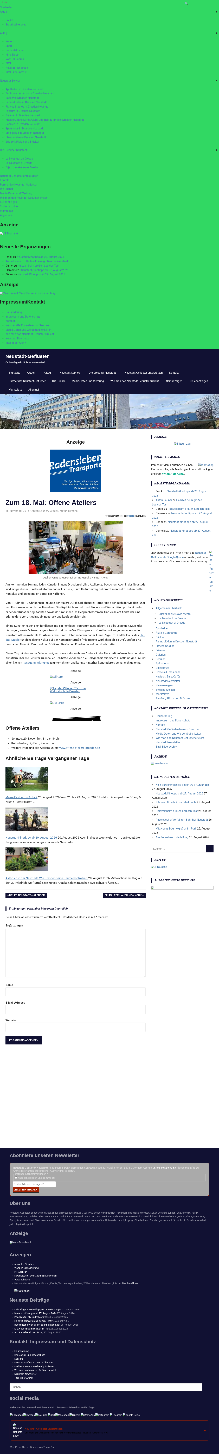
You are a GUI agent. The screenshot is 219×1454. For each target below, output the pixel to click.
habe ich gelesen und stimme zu (36, 1177)
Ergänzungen (14, 925)
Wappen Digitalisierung (26, 1268)
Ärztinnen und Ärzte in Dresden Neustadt (29, 93)
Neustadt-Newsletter (17, 338)
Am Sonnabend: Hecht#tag (172, 837)
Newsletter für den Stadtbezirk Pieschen (35, 1275)
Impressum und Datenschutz (22, 316)
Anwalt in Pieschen (24, 1264)
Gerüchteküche (14, 50)
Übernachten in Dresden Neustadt (25, 137)
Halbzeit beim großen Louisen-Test (47, 261)
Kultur (9, 41)
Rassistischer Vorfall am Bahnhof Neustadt (182, 819)
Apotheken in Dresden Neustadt (24, 89)
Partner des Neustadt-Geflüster (18, 184)
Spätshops (162, 663)
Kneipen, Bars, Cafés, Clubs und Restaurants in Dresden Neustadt (44, 119)
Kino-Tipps (11, 54)
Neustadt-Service (10, 80)
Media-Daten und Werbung (16, 193)
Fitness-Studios (165, 646)
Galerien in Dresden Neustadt (23, 115)
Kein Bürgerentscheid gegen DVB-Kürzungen (182, 784)
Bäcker (160, 637)
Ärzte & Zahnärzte (166, 632)
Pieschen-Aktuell (130, 1283)
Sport (8, 46)
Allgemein (6, 215)
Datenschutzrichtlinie (164, 1167)
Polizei (9, 20)
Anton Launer (13, 261)
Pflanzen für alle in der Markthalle (176, 802)
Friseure (160, 650)
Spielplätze (162, 667)
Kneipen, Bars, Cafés (168, 676)
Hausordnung (13, 312)
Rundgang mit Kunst (36, 662)
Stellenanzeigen (9, 206)
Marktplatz (6, 210)
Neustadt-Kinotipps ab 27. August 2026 (40, 257)
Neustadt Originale (16, 67)
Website (10, 1020)
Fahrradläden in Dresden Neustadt (26, 102)
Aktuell (4, 11)
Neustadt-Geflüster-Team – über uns (27, 325)
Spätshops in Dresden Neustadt (24, 128)
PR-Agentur (20, 1272)
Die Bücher (6, 188)
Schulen (160, 659)
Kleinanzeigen (8, 202)
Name (9, 985)
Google (130, 516)
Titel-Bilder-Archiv (16, 72)
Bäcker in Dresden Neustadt (22, 98)
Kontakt (4, 180)
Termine (73, 510)
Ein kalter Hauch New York (123, 896)
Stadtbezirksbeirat (16, 24)
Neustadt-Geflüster (27, 356)
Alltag (3, 33)
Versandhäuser (22, 1279)
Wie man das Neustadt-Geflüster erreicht (24, 197)
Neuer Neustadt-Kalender (27, 896)
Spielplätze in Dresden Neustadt (24, 132)
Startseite (5, 7)
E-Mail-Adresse (15, 1002)
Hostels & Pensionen (168, 672)
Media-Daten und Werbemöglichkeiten (28, 329)
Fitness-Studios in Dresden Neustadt (27, 106)
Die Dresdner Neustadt (13, 150)
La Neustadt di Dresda (18, 163)
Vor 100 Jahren (14, 59)
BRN (8, 63)
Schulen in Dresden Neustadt (22, 124)
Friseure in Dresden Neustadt (22, 111)
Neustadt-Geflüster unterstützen (19, 175)
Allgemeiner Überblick (169, 608)
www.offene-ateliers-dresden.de (79, 747)
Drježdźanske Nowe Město (21, 167)
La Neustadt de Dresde (19, 158)
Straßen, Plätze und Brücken (22, 141)
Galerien (161, 654)
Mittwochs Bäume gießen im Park (176, 828)
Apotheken (162, 628)
